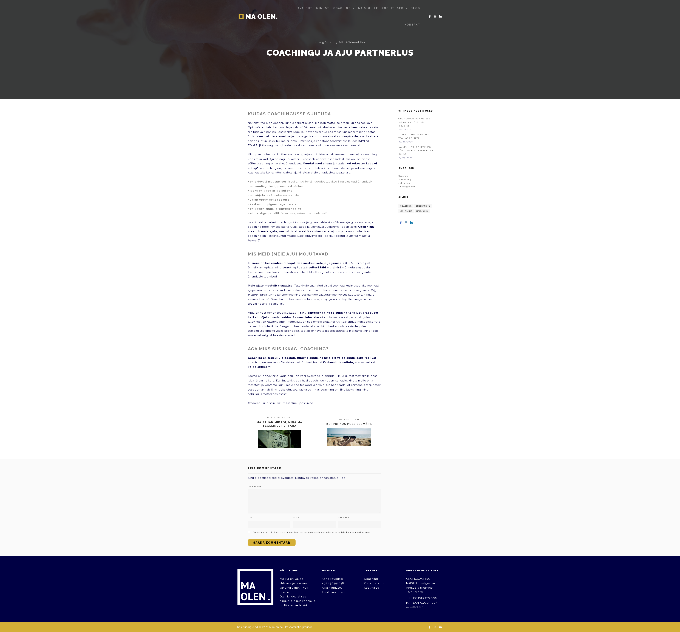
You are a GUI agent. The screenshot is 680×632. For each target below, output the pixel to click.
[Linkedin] (440, 16)
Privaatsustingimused (299, 627)
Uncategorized (406, 186)
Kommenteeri (256, 486)
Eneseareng (405, 179)
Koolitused (371, 587)
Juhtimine (404, 183)
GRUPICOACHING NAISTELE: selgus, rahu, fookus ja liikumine (414, 122)
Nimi (251, 517)
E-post (297, 517)
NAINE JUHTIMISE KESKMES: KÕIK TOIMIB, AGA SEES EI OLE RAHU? (416, 150)
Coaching (403, 176)
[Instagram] (435, 16)
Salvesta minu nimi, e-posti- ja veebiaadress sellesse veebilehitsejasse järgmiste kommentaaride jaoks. (312, 532)
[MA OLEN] (259, 16)
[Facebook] (429, 16)
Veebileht (343, 517)
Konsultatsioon (374, 583)
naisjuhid (422, 211)
